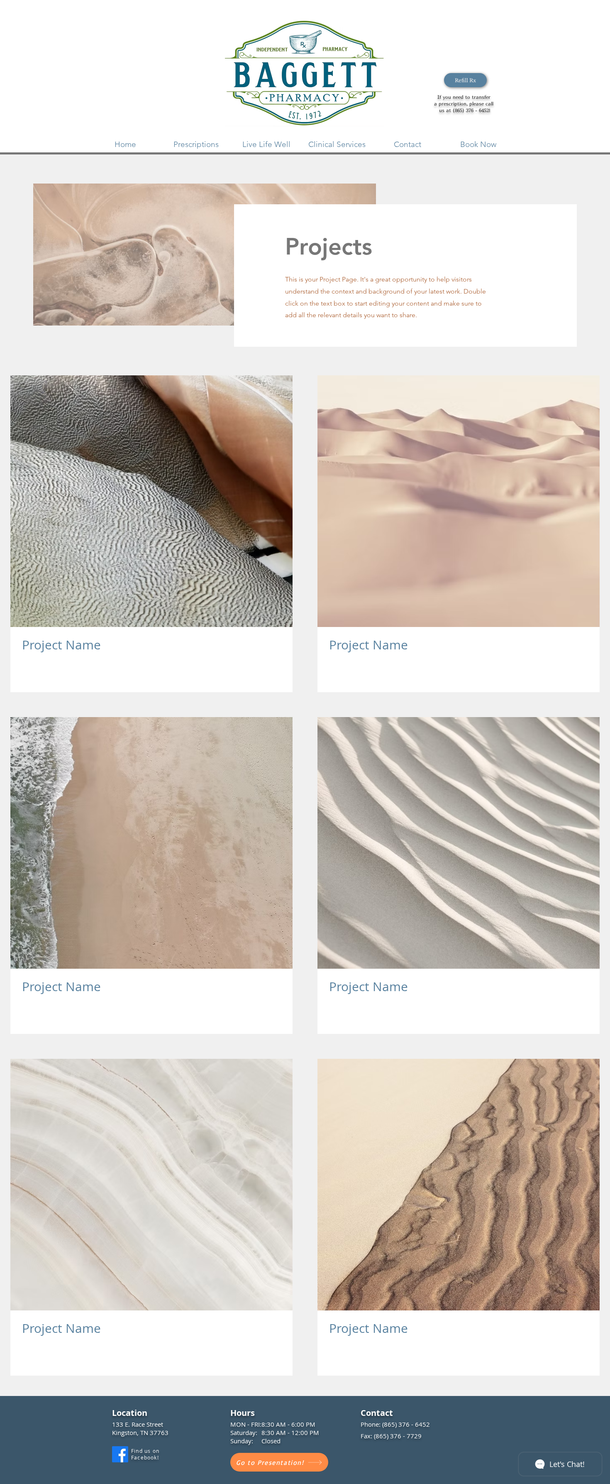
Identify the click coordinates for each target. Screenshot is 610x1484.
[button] (196, 144)
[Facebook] (120, 1454)
